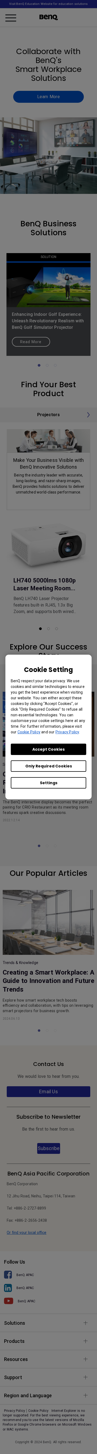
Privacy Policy (67, 732)
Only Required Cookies (48, 766)
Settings (48, 783)
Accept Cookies (48, 749)
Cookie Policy (29, 732)
